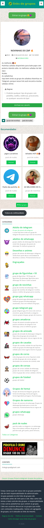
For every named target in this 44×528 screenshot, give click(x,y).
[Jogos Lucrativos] (11, 143)
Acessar (11, 162)
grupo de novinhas (13, 120)
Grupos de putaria (35, 478)
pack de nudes (27, 120)
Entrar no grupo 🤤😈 (22, 15)
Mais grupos (22, 205)
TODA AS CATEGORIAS (14, 213)
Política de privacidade (24, 516)
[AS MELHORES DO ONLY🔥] (33, 177)
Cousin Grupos (8, 478)
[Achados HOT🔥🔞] (33, 143)
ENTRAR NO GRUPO (22, 105)
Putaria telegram (20, 478)
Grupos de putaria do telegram (23, 230)
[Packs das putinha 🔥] (11, 177)
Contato (39, 516)
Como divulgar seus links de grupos (22, 519)
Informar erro (22, 58)
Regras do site (7, 516)
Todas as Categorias (10, 434)
